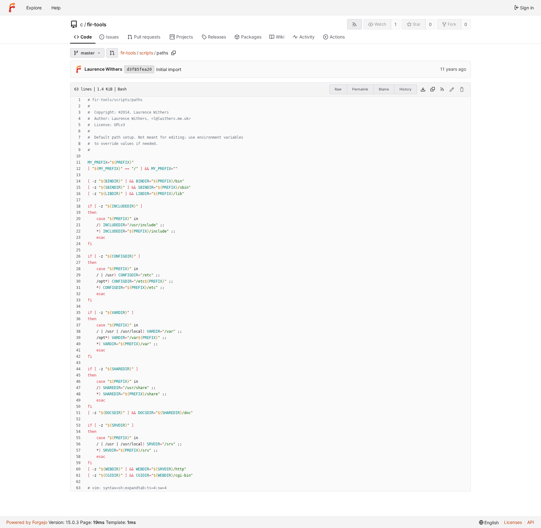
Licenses (513, 522)
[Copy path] (173, 53)
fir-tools (96, 24)
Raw (338, 89)
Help (56, 7)
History (405, 89)
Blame (384, 89)
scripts (146, 52)
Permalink (360, 89)
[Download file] (423, 90)
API (530, 522)
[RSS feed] (354, 24)
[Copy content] (432, 90)
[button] (112, 53)
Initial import (168, 69)
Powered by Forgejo (26, 522)
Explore (34, 7)
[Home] (12, 7)
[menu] (489, 522)
